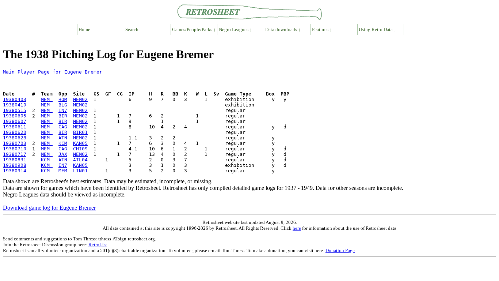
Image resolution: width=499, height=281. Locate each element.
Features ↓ (322, 29)
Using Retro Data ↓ (377, 29)
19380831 (14, 159)
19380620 (14, 132)
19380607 (14, 121)
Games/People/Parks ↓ (194, 29)
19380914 (14, 170)
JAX (62, 154)
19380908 (14, 165)
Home (84, 29)
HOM (62, 99)
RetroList (97, 244)
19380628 (14, 137)
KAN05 (80, 143)
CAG (62, 127)
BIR (62, 116)
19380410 (14, 105)
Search (131, 29)
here (297, 228)
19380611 (14, 127)
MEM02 (80, 99)
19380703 (14, 143)
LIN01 (80, 170)
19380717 (14, 154)
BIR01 (80, 132)
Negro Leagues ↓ (235, 29)
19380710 (14, 148)
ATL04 (80, 159)
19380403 (14, 99)
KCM (62, 143)
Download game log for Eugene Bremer (49, 208)
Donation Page (340, 250)
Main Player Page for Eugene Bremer (52, 72)
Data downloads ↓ (283, 29)
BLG (62, 105)
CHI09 (80, 148)
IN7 (62, 110)
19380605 (14, 116)
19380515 (14, 110)
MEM (47, 99)
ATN (62, 137)
